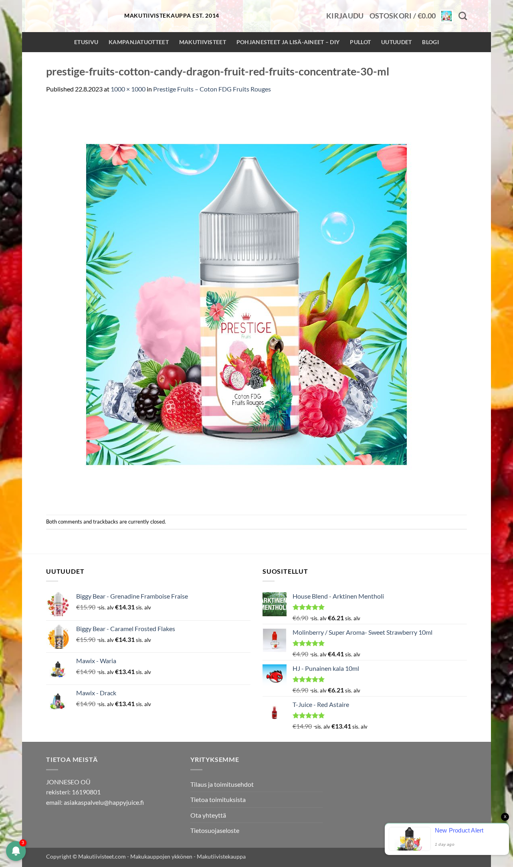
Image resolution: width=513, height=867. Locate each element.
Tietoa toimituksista (218, 799)
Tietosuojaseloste (214, 830)
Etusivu (86, 42)
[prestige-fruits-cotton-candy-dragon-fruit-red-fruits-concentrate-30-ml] (246, 303)
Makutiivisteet (202, 42)
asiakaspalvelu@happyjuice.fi (104, 802)
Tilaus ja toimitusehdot (222, 784)
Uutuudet (396, 42)
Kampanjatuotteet (139, 42)
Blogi (430, 42)
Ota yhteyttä (208, 815)
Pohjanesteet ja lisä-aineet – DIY (288, 42)
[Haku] (462, 16)
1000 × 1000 (128, 89)
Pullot (360, 42)
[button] (345, 16)
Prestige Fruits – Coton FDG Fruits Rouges (212, 89)
